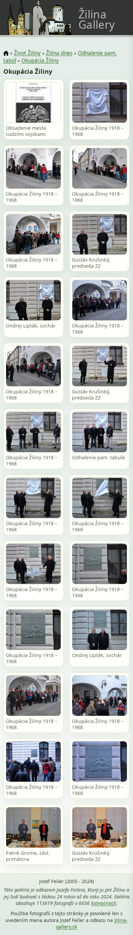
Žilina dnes (59, 53)
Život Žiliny (27, 53)
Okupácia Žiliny (40, 60)
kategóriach (103, 903)
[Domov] (6, 53)
